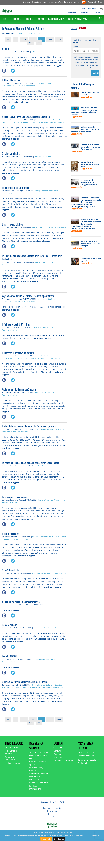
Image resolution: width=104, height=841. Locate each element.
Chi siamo (72, 13)
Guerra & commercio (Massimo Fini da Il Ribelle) (25, 682)
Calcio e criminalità (11, 153)
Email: (75, 46)
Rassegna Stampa (56, 18)
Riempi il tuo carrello (90, 8)
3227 (50, 39)
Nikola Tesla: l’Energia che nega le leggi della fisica (26, 117)
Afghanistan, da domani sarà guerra (19, 389)
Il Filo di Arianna (12, 763)
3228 (59, 39)
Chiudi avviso (59, 839)
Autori (41, 18)
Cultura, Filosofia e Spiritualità (19, 122)
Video (28, 18)
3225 (33, 39)
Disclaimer (52, 814)
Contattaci (82, 763)
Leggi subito (86, 97)
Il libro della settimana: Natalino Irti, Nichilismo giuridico (29, 426)
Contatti (97, 13)
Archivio (22, 33)
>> (39, 42)
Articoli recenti (8, 33)
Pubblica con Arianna (77, 18)
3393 (30, 42)
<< (8, 39)
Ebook (16, 18)
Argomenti (33, 33)
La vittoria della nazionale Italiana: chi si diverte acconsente (30, 463)
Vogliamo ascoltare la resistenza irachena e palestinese (28, 296)
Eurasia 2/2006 (9, 656)
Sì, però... (6, 48)
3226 (41, 39)
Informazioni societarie (52, 808)
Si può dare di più (10, 570)
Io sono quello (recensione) (15, 497)
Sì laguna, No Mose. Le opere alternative (21, 602)
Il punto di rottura (10, 533)
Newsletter (84, 13)
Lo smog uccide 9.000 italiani (16, 188)
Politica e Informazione (40, 52)
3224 (24, 39)
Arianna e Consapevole (11, 758)
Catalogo (57, 754)
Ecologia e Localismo (56, 122)
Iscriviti (95, 73)
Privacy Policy (46, 839)
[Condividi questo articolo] (6, 70)
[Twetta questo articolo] (15, 70)
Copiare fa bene (9, 625)
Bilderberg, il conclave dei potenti (18, 353)
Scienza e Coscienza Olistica (48, 500)
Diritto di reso (52, 811)
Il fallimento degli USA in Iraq (16, 324)
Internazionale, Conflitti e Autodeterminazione (48, 227)
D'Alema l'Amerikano (11, 80)
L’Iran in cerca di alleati (13, 224)
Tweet (74, 28)
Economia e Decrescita (39, 122)
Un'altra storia (11, 747)
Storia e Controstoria (43, 120)
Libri (4, 18)
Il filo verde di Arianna (11, 752)
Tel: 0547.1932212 (86, 752)
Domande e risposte (87, 760)
